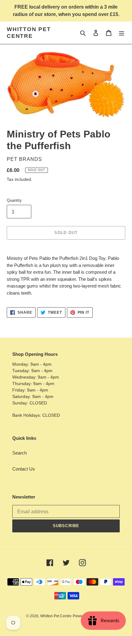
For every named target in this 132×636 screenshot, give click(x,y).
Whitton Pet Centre (29, 32)
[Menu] (121, 32)
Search (19, 452)
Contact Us (23, 468)
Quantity (14, 200)
